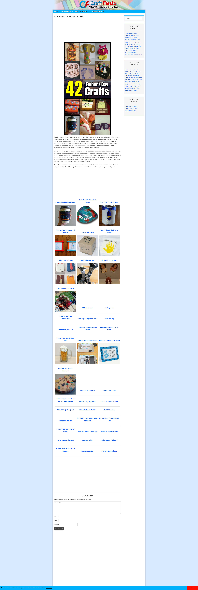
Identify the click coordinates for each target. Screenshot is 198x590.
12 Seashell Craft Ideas (131, 33)
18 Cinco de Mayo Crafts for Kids (133, 71)
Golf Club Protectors (87, 260)
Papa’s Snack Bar (87, 451)
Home (56, 11)
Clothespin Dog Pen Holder (87, 319)
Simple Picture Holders (109, 260)
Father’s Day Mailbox (109, 451)
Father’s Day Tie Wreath (109, 401)
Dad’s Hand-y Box (87, 232)
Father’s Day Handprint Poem (109, 340)
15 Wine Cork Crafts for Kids (132, 48)
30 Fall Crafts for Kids (130, 110)
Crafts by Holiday (65, 11)
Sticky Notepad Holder (87, 410)
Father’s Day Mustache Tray (87, 340)
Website (56, 524)
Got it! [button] (192, 588)
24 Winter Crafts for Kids (131, 112)
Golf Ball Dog (109, 319)
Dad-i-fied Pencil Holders (109, 202)
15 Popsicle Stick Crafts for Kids (133, 44)
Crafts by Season (96, 11)
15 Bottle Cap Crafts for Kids (132, 35)
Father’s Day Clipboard (109, 440)
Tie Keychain (109, 308)
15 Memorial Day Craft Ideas (132, 70)
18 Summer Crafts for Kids (131, 108)
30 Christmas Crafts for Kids (132, 75)
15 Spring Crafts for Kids (131, 106)
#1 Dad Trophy (87, 308)
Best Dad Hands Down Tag (87, 431)
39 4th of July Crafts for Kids (132, 81)
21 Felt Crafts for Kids (130, 52)
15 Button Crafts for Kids (131, 37)
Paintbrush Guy (109, 410)
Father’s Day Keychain (87, 401)
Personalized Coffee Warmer (65, 202)
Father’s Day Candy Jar (65, 410)
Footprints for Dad (65, 420)
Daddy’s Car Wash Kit (87, 390)
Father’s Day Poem (109, 390)
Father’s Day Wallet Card (65, 440)
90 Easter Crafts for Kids (131, 90)
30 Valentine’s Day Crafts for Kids (133, 79)
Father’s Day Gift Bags (65, 260)
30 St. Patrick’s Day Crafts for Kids (133, 77)
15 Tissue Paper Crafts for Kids (133, 46)
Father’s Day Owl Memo (109, 431)
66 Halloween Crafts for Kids (132, 88)
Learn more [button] (49, 588)
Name (56, 516)
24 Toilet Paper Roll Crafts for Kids (133, 54)
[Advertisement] (87, 29)
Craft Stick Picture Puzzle (65, 288)
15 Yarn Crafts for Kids (130, 50)
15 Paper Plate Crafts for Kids (132, 39)
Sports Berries (87, 440)
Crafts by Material (81, 11)
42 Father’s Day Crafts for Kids (133, 86)
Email (56, 520)
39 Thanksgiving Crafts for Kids (133, 85)
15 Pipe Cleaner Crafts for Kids (133, 42)
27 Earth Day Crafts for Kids (132, 73)
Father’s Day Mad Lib (65, 329)
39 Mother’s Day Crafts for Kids (133, 83)
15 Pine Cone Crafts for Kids (132, 41)
